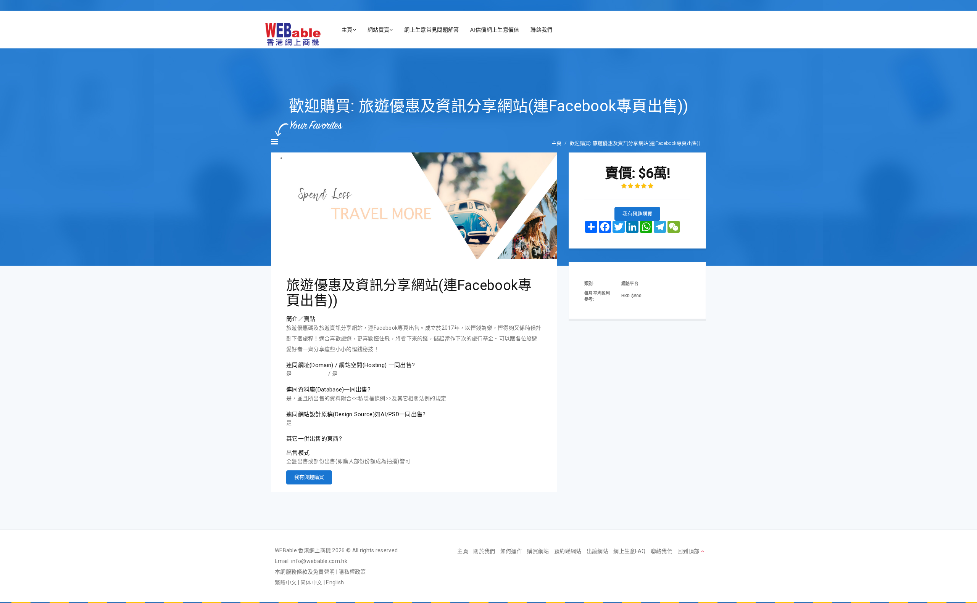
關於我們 (484, 551)
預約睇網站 (568, 551)
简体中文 (311, 582)
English (335, 582)
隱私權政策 (352, 572)
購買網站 (538, 551)
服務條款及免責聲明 (310, 572)
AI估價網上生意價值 (494, 29)
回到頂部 (689, 551)
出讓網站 (597, 551)
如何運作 (511, 551)
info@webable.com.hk (319, 561)
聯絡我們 (541, 29)
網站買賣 (378, 29)
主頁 (347, 29)
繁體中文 (286, 582)
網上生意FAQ (629, 551)
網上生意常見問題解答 (431, 29)
